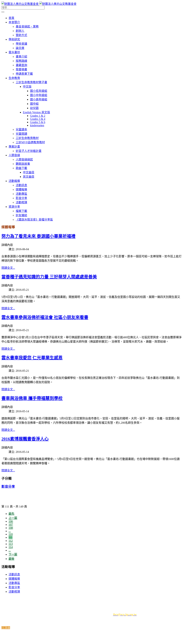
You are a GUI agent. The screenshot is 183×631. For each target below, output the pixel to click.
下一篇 (13, 554)
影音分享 (8, 486)
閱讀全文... (8, 267)
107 (11, 524)
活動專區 (14, 583)
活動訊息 (14, 574)
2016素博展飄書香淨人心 (25, 439)
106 (11, 521)
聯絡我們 (115, 598)
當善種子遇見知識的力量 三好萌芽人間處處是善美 (49, 276)
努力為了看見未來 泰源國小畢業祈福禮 (38, 236)
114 (11, 547)
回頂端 (5, 627)
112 (11, 540)
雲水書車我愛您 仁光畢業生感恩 (32, 357)
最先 (11, 513)
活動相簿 (14, 591)
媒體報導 (14, 578)
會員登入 (69, 598)
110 (11, 534)
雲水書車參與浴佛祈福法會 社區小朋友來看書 (44, 317)
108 (11, 527)
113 (11, 543)
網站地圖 (132, 598)
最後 (11, 558)
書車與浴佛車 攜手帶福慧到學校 (32, 398)
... (10, 531)
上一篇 (13, 517)
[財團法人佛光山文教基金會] (38, 3)
